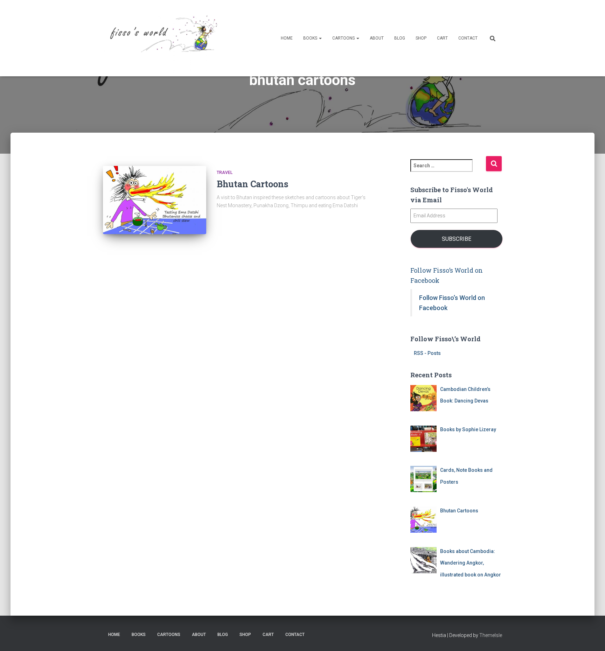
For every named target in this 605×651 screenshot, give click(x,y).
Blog (399, 38)
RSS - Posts (427, 353)
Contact (468, 38)
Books (310, 38)
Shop (421, 38)
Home (287, 38)
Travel (224, 172)
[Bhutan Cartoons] (154, 200)
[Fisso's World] (161, 38)
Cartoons (344, 38)
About (377, 38)
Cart (442, 38)
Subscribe (456, 239)
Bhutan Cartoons (252, 184)
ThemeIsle (490, 635)
